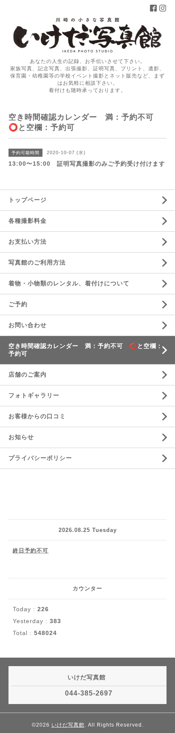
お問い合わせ (27, 325)
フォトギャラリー (33, 395)
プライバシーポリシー (40, 457)
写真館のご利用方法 (37, 262)
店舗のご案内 (27, 374)
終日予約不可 (30, 550)
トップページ (27, 199)
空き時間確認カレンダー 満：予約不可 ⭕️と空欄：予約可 (85, 349)
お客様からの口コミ (37, 416)
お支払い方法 (27, 241)
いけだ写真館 (68, 725)
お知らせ (21, 437)
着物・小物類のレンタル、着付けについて (69, 283)
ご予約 (18, 304)
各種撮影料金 (27, 220)
